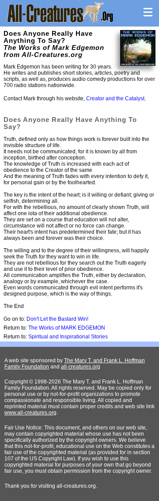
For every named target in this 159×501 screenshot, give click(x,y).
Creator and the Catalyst (115, 98)
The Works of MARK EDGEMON (66, 328)
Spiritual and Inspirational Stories (68, 337)
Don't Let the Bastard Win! (57, 319)
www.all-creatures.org (30, 413)
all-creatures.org (80, 367)
